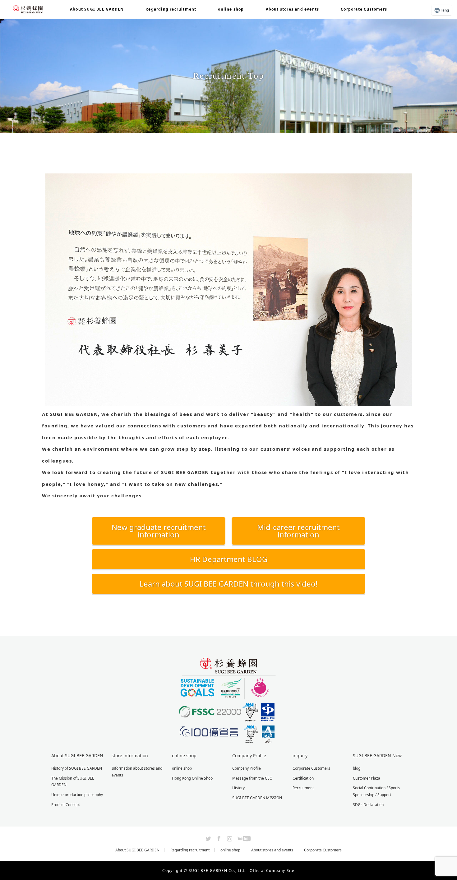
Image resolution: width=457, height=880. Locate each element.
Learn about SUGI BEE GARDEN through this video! (228, 583)
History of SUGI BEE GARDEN (76, 768)
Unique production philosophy (77, 794)
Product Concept (65, 804)
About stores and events (292, 9)
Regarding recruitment (170, 9)
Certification (303, 778)
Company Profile (246, 768)
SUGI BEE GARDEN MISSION (257, 797)
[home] (44, 135)
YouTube (243, 837)
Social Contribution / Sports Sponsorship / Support (376, 791)
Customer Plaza (366, 778)
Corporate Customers (364, 9)
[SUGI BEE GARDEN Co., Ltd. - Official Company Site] (228, 741)
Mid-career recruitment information (298, 531)
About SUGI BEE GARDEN (137, 850)
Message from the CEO (252, 778)
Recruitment (303, 787)
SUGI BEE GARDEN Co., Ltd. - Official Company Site (242, 870)
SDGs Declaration (368, 804)
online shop (231, 9)
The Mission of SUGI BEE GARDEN (72, 782)
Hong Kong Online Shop (192, 778)
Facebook (218, 837)
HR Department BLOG (228, 559)
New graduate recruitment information (159, 531)
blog (356, 768)
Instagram (228, 837)
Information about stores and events (137, 772)
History (238, 787)
